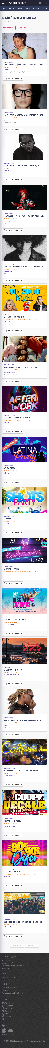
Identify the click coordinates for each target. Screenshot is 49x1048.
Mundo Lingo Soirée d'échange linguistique (23, 922)
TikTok (7, 1013)
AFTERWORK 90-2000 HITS (14, 316)
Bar (14, 8)
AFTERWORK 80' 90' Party (14, 871)
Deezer (8, 1019)
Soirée (20, 8)
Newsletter (9, 1003)
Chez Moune (8, 271)
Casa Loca (7, 322)
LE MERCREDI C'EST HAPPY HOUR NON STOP (21, 770)
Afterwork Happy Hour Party (17, 417)
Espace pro (6, 960)
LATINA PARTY (9, 468)
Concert (28, 8)
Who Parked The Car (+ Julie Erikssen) (20, 367)
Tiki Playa (7, 876)
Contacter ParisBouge (10, 977)
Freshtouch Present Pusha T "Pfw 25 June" (22, 165)
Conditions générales (10, 990)
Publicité (5, 968)
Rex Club (6, 70)
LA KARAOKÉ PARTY (11, 569)
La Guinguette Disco (13, 669)
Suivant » (31, 946)
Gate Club (7, 170)
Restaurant (7, 8)
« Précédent (17, 946)
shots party (9, 518)
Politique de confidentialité (12, 993)
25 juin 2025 (9, 28)
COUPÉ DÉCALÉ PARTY (12, 821)
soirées (23, 28)
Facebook (9, 1008)
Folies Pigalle (8, 221)
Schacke (14, 122)
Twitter (8, 1011)
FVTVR (6, 120)
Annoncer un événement (11, 963)
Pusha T (6, 173)
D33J (21, 72)
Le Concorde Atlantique (11, 675)
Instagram (9, 1006)
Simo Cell (27, 72)
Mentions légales (8, 987)
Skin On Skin (15, 72)
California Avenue (9, 776)
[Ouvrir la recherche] (45, 2)
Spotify (8, 1016)
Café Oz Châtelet (9, 624)
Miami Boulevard (9, 574)
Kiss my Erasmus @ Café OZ (15, 619)
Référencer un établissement (13, 966)
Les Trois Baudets (9, 372)
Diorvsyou (7, 727)
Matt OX (6, 223)
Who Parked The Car (10, 374)
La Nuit (6, 725)
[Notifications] (40, 2)
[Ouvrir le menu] (3, 2)
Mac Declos (7, 122)
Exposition (36, 8)
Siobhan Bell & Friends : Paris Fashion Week (23, 266)
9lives (5, 273)
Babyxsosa (7, 72)
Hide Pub (7, 423)
